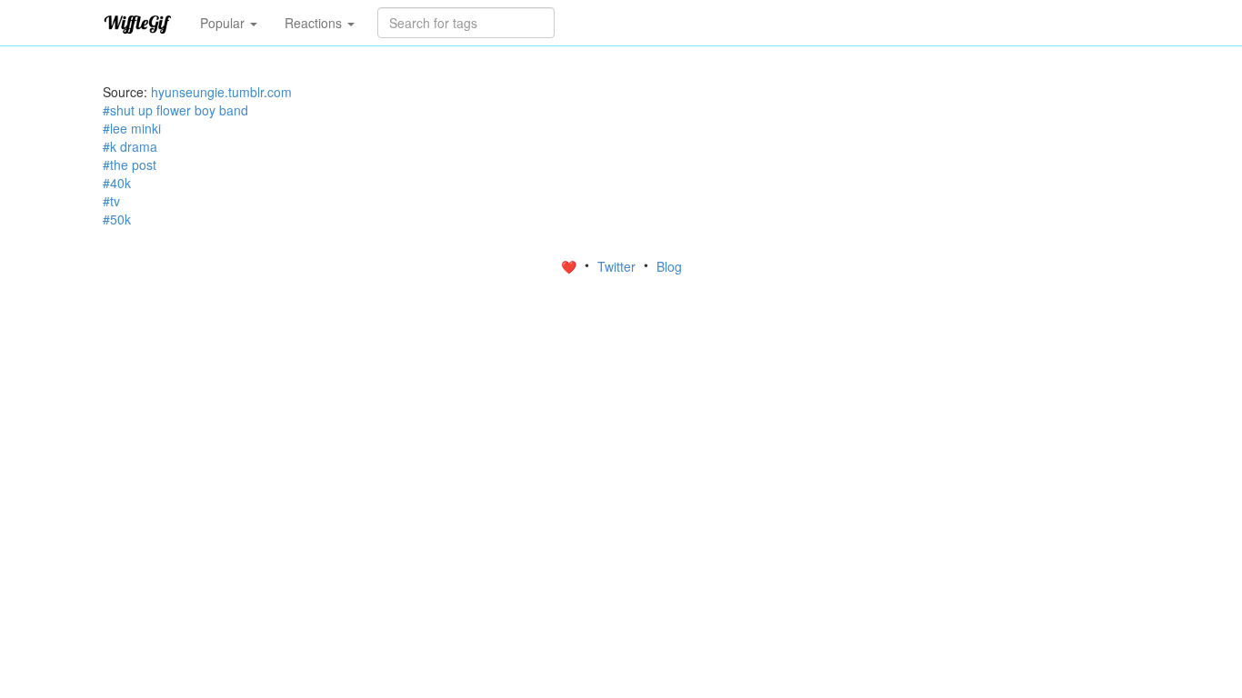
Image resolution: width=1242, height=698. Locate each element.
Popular (224, 23)
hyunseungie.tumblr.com (221, 92)
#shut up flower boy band (175, 110)
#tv (111, 201)
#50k (117, 219)
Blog (669, 266)
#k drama (130, 146)
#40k (117, 183)
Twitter (618, 266)
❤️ (570, 266)
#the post (129, 164)
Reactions (315, 23)
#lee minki (132, 128)
